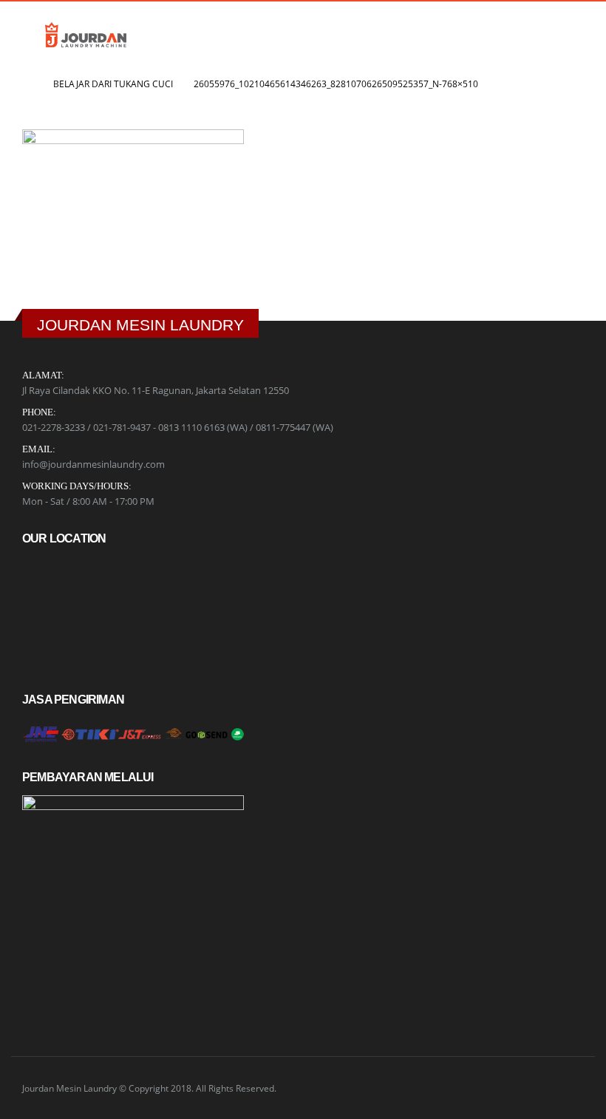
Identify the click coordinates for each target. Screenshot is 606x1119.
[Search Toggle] (569, 35)
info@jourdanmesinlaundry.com (93, 464)
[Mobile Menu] (32, 34)
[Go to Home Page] (27, 84)
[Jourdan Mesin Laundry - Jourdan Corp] (85, 34)
